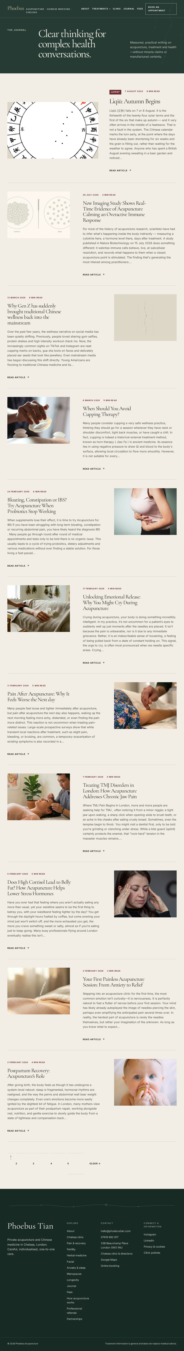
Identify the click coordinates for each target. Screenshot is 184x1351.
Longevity (73, 1279)
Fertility (71, 1249)
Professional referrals (74, 1310)
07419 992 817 (109, 1237)
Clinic (117, 9)
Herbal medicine (76, 1255)
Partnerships (74, 1318)
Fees (140, 9)
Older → (95, 1163)
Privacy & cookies (154, 1246)
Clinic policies (152, 1252)
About (85, 9)
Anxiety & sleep (76, 1267)
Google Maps (109, 1259)
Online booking (110, 1265)
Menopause (74, 1273)
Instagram (150, 1234)
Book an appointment (156, 9)
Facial (70, 1261)
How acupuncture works (78, 1300)
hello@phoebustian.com (116, 1231)
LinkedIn (149, 1240)
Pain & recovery (76, 1243)
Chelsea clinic (75, 1237)
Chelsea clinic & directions (117, 1253)
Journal (128, 9)
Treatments (100, 9)
